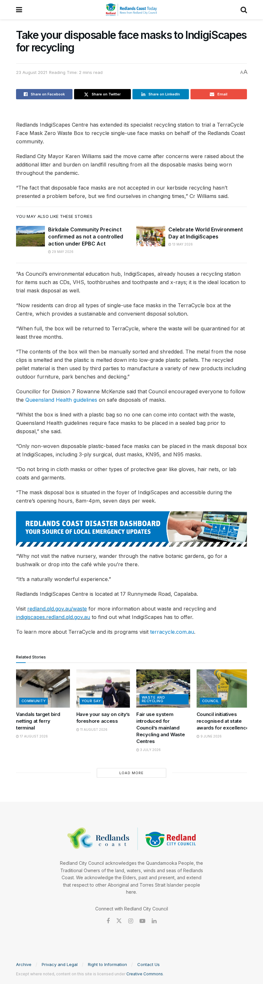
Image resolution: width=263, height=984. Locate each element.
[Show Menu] (19, 9)
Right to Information (107, 964)
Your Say (91, 701)
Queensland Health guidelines (61, 400)
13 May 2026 (182, 244)
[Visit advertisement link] (131, 529)
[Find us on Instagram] (130, 921)
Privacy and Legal (60, 964)
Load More (131, 773)
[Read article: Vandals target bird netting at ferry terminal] (43, 688)
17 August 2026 (33, 736)
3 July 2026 (150, 750)
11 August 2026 (93, 729)
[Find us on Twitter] (119, 921)
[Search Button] (244, 9)
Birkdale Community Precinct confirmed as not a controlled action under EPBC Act (85, 236)
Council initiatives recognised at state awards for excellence (223, 721)
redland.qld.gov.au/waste (57, 608)
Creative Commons (144, 973)
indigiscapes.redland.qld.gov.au (53, 617)
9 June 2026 (210, 736)
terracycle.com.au (172, 632)
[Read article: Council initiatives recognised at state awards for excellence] (223, 688)
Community (33, 701)
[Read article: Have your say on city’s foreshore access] (103, 688)
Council (210, 701)
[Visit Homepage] (131, 9)
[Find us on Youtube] (142, 921)
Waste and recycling (153, 699)
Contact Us (148, 964)
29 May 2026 (62, 252)
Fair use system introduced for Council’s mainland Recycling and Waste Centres (160, 727)
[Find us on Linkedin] (154, 921)
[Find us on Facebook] (108, 921)
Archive (23, 964)
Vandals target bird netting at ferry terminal (38, 721)
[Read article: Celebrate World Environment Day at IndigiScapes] (150, 236)
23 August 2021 (31, 72)
